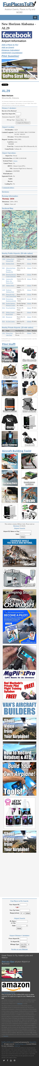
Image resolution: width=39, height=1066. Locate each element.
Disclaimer (5, 1036)
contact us (17, 1046)
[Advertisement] (19, 873)
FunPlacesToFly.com (7, 1042)
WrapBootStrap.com (20, 1044)
